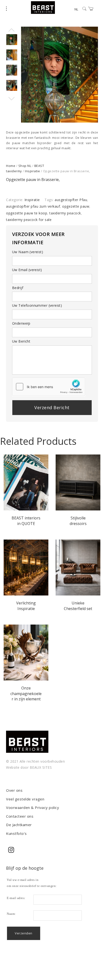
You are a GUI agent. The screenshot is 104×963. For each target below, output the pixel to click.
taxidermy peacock (65, 213)
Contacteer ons (19, 816)
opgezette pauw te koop (26, 213)
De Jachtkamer (19, 824)
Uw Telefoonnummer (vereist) (37, 305)
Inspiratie (32, 171)
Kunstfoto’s (16, 833)
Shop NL (24, 166)
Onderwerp (21, 323)
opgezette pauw (75, 206)
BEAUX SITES (41, 767)
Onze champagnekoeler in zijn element (26, 693)
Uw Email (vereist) (27, 269)
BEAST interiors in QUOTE (26, 520)
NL (76, 9)
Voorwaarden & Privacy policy (32, 807)
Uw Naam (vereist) (27, 252)
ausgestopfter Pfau (71, 199)
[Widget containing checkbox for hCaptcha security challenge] (48, 386)
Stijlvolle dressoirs (78, 520)
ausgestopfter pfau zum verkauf (33, 206)
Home (10, 166)
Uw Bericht (21, 341)
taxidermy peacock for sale (29, 219)
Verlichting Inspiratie (26, 605)
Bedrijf (17, 287)
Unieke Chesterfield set (78, 605)
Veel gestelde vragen (25, 799)
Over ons (14, 790)
